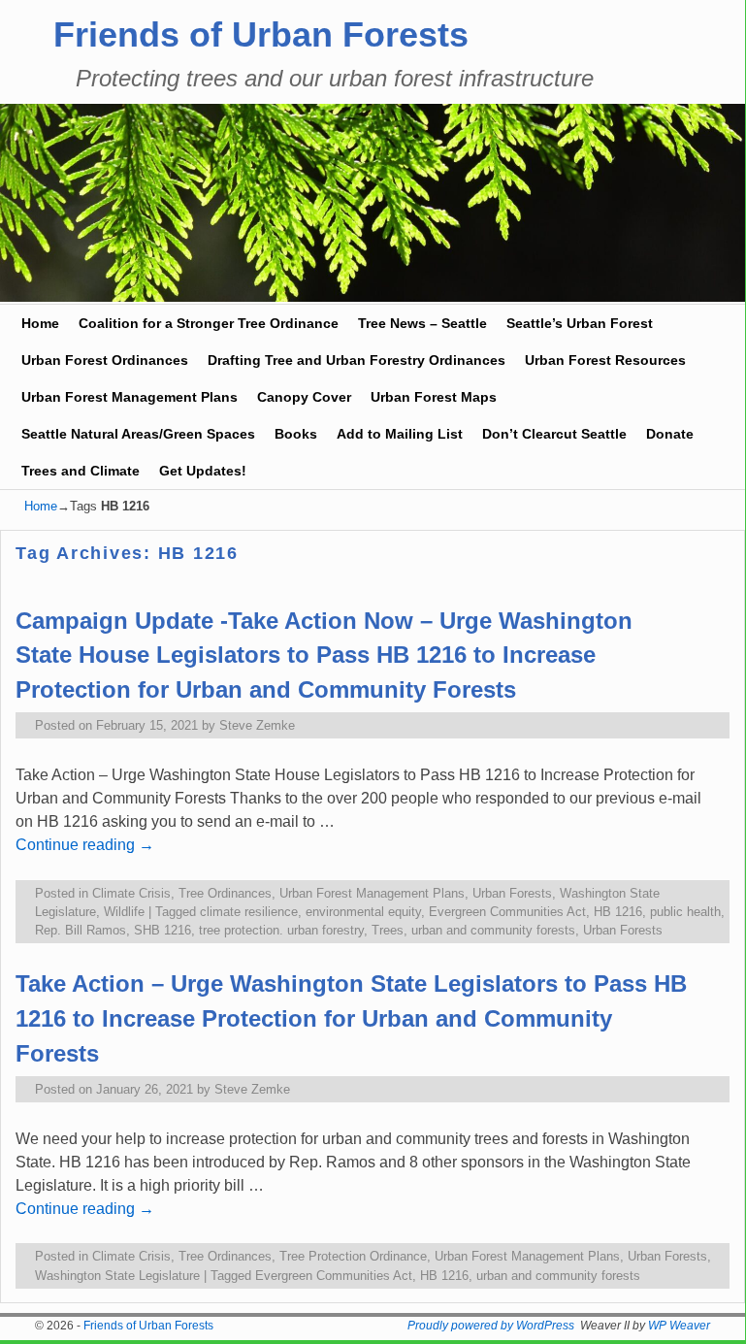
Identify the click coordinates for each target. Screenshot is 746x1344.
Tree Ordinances (225, 893)
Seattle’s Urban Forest (579, 323)
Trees (388, 930)
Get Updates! (202, 470)
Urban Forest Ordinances (104, 360)
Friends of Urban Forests (261, 34)
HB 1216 (618, 911)
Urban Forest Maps (434, 397)
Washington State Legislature (117, 1275)
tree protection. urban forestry (281, 930)
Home (40, 323)
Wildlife (124, 911)
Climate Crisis (131, 893)
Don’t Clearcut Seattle (554, 434)
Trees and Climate (80, 470)
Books (296, 434)
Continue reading (85, 844)
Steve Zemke (257, 725)
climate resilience (249, 911)
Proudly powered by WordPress (490, 1325)
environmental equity (363, 911)
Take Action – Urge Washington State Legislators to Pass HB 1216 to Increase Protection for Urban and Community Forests (351, 1018)
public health (685, 911)
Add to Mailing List (400, 434)
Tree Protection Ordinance (353, 1256)
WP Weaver (679, 1325)
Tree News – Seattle (422, 323)
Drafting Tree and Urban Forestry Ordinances (356, 360)
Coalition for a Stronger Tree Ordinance (209, 323)
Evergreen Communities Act (507, 911)
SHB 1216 (162, 930)
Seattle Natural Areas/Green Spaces (138, 434)
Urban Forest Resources (605, 360)
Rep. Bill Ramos (80, 930)
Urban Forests (512, 893)
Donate (670, 434)
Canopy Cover (304, 397)
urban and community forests (493, 930)
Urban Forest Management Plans (129, 397)
